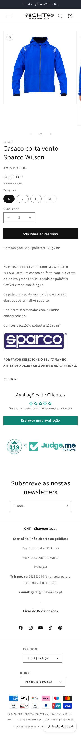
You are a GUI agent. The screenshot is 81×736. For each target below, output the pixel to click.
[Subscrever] (67, 506)
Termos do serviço (25, 726)
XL (52, 200)
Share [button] (13, 379)
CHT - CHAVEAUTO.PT (30, 714)
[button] (9, 16)
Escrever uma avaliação (40, 420)
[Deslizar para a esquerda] (31, 134)
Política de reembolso (29, 719)
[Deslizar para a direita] (50, 134)
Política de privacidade (59, 719)
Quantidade (11, 209)
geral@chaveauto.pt (46, 592)
